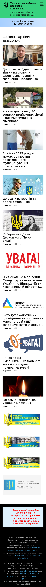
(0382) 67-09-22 (24, 24)
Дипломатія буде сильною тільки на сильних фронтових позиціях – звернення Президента (23, 74)
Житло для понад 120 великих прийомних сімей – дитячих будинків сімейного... (23, 116)
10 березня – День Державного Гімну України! (17, 237)
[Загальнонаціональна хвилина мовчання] (23, 386)
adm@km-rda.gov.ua (28, 571)
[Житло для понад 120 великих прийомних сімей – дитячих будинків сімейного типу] (23, 97)
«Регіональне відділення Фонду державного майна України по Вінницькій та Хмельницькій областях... (23, 281)
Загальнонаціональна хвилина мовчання (19, 401)
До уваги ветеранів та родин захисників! (19, 200)
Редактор (7, 82)
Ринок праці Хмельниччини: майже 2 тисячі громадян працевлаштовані (21, 362)
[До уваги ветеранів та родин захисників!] (23, 185)
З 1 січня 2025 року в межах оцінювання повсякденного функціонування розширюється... (18, 160)
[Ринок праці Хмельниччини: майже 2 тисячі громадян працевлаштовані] (23, 343)
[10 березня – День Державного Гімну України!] (23, 220)
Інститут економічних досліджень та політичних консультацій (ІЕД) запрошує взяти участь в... (23, 319)
